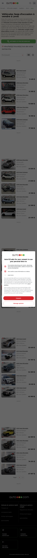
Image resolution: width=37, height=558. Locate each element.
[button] (18, 275)
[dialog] (18, 279)
